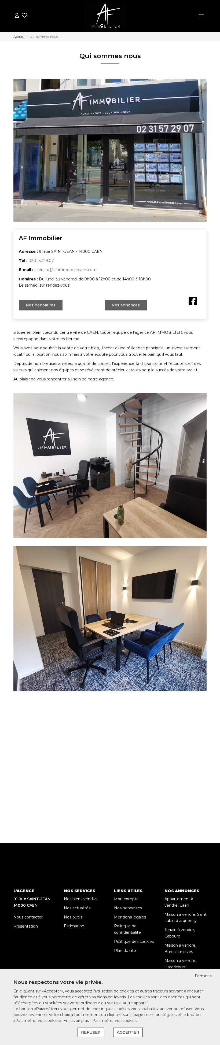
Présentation (25, 926)
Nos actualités (77, 908)
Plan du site (125, 950)
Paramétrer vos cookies (114, 1020)
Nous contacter (28, 917)
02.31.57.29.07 (41, 260)
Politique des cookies (134, 941)
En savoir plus (76, 1020)
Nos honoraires (41, 305)
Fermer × (203, 975)
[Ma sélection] (24, 16)
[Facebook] (193, 300)
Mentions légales (130, 917)
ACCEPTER (128, 1032)
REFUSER (91, 1032)
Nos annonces (126, 305)
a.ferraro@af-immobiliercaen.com (65, 269)
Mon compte (126, 898)
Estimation (74, 926)
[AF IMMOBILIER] (105, 16)
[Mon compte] (17, 16)
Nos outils (73, 917)
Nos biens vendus (80, 898)
